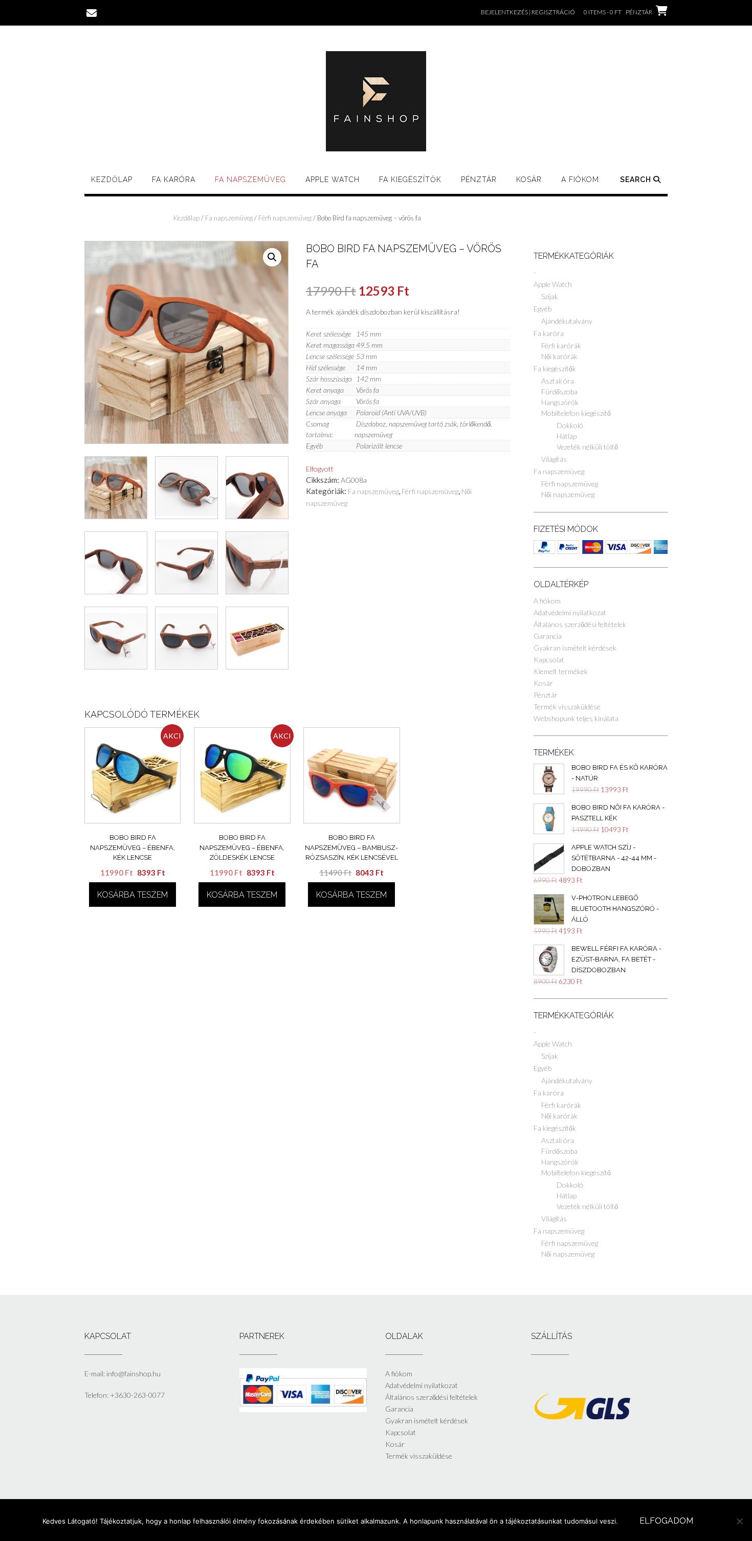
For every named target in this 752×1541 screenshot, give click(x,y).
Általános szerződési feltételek (580, 624)
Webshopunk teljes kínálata (576, 718)
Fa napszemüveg (250, 179)
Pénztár (479, 179)
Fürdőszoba (559, 391)
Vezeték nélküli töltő (587, 446)
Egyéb (542, 308)
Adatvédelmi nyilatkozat (570, 612)
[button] (272, 257)
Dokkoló (570, 425)
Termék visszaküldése (567, 706)
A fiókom (580, 179)
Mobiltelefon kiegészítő (576, 413)
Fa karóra (173, 179)
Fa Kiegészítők (410, 179)
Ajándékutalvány (566, 321)
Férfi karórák (561, 345)
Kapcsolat (549, 659)
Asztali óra (557, 380)
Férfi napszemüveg (285, 218)
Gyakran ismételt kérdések (575, 647)
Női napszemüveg (567, 494)
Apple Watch (332, 179)
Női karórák (559, 356)
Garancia (548, 636)
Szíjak (549, 296)
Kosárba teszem (132, 895)
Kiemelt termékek (561, 671)
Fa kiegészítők (555, 368)
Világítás (554, 459)
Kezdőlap (111, 179)
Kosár (529, 179)
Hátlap (567, 436)
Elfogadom (666, 1521)
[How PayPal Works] (303, 1409)
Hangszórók (560, 402)
